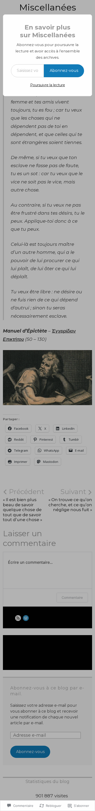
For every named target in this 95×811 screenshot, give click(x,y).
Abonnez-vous (64, 70)
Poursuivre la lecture (47, 85)
